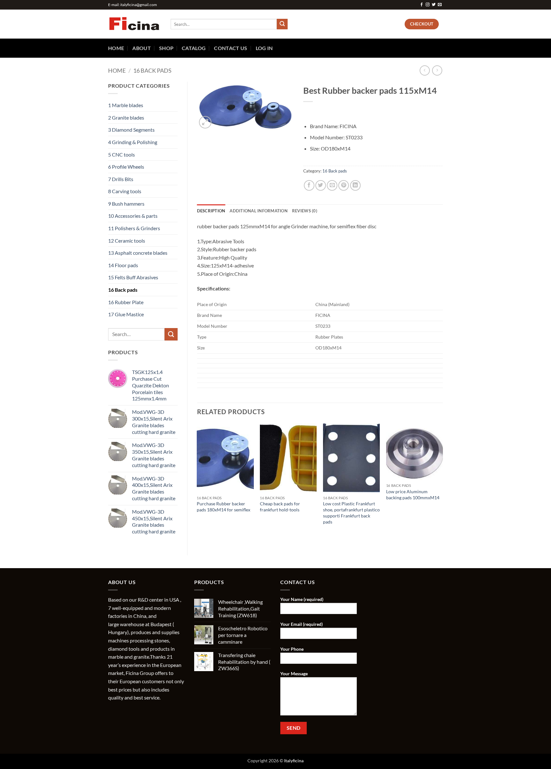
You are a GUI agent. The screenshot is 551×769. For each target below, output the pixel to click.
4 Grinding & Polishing (132, 142)
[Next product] (425, 70)
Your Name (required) (301, 599)
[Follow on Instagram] (428, 5)
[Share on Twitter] (320, 185)
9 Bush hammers (126, 204)
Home (116, 48)
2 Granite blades (126, 117)
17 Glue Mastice (126, 314)
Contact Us (230, 48)
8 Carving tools (124, 191)
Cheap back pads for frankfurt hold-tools (280, 506)
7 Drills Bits (120, 179)
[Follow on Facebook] (421, 5)
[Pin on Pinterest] (343, 185)
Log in (264, 48)
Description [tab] (211, 210)
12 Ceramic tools (126, 241)
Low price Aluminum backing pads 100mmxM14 (412, 494)
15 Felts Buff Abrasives (133, 277)
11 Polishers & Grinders (134, 228)
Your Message (294, 673)
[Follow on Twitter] (434, 5)
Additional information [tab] (259, 210)
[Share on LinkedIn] (355, 185)
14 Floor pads (123, 265)
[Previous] (197, 480)
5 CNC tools (121, 154)
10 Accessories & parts (133, 216)
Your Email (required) (301, 624)
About (141, 48)
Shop (166, 48)
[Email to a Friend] (332, 185)
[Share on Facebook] (309, 185)
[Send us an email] (440, 5)
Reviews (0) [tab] (304, 210)
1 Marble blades (125, 105)
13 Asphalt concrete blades (137, 253)
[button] (205, 122)
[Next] (442, 480)
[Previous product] (437, 70)
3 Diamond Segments (131, 130)
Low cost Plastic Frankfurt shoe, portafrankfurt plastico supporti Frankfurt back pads (351, 512)
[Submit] (282, 24)
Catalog (194, 48)
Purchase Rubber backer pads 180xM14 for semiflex (223, 506)
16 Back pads (152, 70)
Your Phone (292, 649)
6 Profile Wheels (126, 167)
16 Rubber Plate (125, 302)
